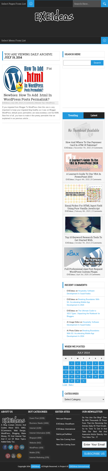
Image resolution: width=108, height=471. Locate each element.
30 (77, 381)
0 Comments (97, 148)
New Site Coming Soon (65, 439)
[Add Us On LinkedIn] (22, 450)
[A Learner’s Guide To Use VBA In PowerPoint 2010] (83, 171)
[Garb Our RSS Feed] (19, 459)
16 (77, 372)
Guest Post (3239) (37, 418)
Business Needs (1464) (39, 423)
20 (101, 372)
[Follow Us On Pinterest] (8, 459)
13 (101, 368)
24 (83, 376)
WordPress (50, 103)
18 (89, 372)
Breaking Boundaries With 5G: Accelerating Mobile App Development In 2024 (83, 302)
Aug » (71, 385)
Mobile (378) (35, 453)
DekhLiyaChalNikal (64, 434)
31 (83, 381)
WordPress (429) (36, 448)
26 (95, 376)
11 (89, 368)
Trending (73, 115)
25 (89, 376)
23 (77, 376)
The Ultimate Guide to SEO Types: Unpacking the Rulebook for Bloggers (83, 313)
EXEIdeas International (65, 429)
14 (66, 372)
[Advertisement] (83, 90)
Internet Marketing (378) (39, 457)
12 (95, 368)
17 (83, 372)
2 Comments (97, 211)
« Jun (65, 385)
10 (83, 368)
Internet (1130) (35, 428)
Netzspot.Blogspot (63, 419)
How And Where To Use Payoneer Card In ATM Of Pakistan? (84, 143)
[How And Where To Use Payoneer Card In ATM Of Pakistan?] (83, 139)
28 (66, 381)
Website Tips (40, 103)
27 (101, 376)
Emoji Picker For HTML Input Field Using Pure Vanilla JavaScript (83, 207)
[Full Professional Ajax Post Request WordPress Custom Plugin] (83, 266)
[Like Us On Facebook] (5, 450)
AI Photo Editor (73, 331)
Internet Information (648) (40, 433)
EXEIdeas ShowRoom (65, 424)
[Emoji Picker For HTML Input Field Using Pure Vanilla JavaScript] (83, 203)
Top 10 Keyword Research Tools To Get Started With (83, 239)
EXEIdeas (6, 103)
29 (72, 381)
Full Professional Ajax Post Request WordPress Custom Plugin (84, 270)
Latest (94, 115)
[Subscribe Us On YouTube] (13, 459)
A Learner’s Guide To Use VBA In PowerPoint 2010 (83, 175)
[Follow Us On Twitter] (11, 450)
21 (66, 376)
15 (72, 372)
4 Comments (29, 103)
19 (95, 372)
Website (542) (35, 443)
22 (72, 376)
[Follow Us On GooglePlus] (16, 450)
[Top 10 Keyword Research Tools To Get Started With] (83, 234)
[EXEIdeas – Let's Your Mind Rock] (54, 21)
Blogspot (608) (35, 438)
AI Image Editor (73, 322)
